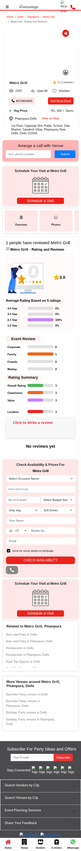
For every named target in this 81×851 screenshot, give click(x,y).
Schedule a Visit (40, 201)
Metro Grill (49, 16)
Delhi (20, 16)
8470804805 (24, 101)
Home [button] (10, 16)
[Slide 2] (39, 73)
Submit (65, 154)
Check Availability (40, 560)
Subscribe (63, 757)
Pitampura (33, 16)
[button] (20, 16)
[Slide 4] (47, 73)
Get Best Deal (60, 101)
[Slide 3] (43, 73)
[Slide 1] (34, 73)
